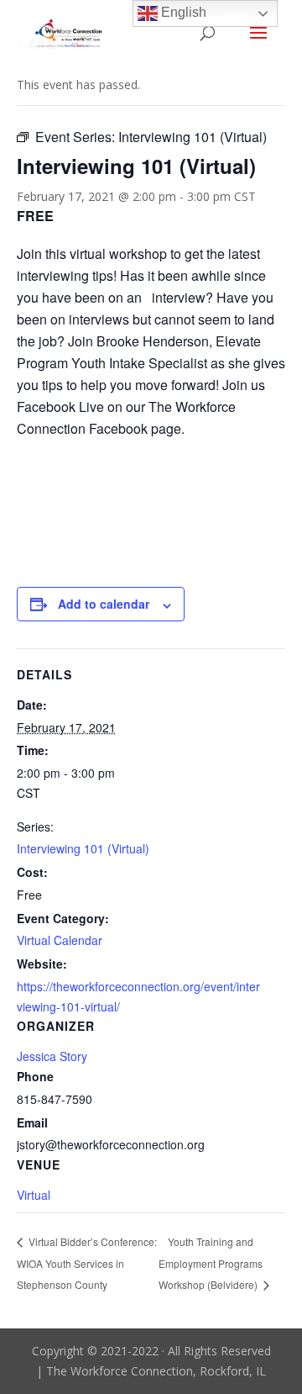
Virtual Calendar (59, 940)
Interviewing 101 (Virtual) (83, 848)
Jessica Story (52, 1056)
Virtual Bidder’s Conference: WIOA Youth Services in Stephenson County (87, 1262)
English (182, 12)
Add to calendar (103, 603)
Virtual (33, 1194)
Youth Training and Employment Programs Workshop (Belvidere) (211, 1263)
